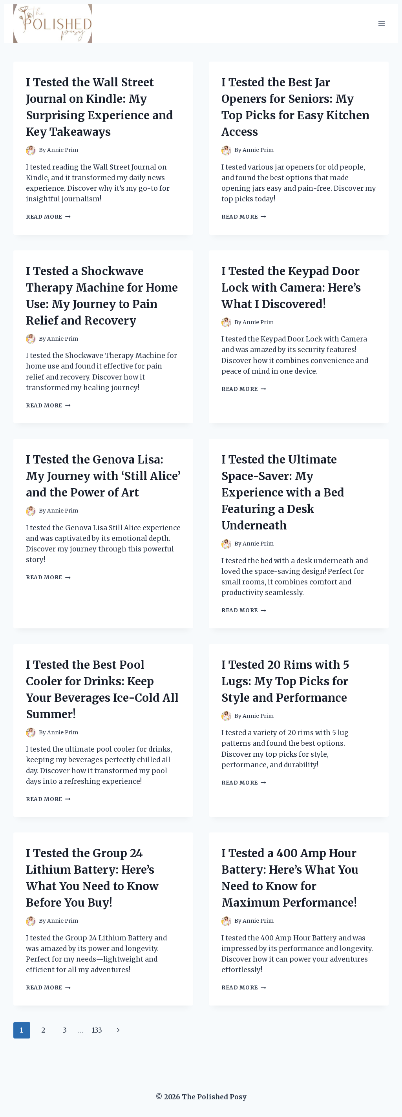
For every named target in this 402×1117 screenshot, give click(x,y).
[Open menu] (381, 23)
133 (97, 1030)
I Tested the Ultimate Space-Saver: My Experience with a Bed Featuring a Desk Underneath (282, 493)
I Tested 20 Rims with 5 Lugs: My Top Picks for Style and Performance (285, 681)
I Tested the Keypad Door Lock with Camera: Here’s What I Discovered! (291, 287)
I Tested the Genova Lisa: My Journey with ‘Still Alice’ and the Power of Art (103, 476)
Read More (48, 217)
